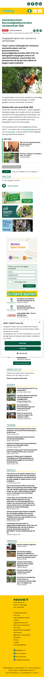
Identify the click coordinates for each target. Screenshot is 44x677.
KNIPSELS (11, 470)
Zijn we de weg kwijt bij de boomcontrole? (30, 143)
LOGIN (6, 172)
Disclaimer (17, 637)
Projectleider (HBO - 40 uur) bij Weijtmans (26, 314)
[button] (22, 353)
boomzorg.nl (13, 670)
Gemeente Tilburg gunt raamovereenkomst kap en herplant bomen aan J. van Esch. (22, 451)
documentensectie (29, 129)
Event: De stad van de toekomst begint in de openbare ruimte (25, 415)
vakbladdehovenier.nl (26, 670)
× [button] (39, 322)
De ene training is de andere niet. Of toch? (31, 154)
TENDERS (11, 425)
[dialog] (22, 338)
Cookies (16, 642)
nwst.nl (36, 673)
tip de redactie (13, 186)
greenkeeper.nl (21, 668)
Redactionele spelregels (22, 630)
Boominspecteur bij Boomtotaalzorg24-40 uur (26, 307)
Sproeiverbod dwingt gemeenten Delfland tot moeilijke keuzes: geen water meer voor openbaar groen (27, 554)
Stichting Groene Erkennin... (11, 167)
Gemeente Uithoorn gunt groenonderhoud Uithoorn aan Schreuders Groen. (21, 444)
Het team (17, 627)
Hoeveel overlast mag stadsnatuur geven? (24, 571)
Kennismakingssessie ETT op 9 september (27, 389)
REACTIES (6, 176)
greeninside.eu (26, 673)
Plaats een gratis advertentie (17, 378)
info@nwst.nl (20, 650)
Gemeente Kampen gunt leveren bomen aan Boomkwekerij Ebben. (21, 438)
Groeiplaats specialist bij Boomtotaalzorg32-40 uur (26, 300)
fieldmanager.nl (8, 668)
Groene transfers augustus (26, 544)
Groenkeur (11, 132)
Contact (16, 620)
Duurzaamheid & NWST (22, 618)
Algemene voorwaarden (22, 635)
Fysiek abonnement (20, 613)
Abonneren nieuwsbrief (22, 625)
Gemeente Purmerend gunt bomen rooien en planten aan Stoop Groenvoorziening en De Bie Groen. (21, 430)
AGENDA (11, 384)
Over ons (17, 615)
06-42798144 (21, 657)
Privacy (16, 640)
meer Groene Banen (22, 363)
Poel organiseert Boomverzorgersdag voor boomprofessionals (26, 407)
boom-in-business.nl (13, 673)
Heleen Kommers (8, 33)
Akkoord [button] (22, 343)
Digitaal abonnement (21, 623)
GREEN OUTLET (14, 369)
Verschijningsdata (20, 645)
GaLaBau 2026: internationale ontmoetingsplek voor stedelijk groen (27, 397)
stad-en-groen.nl (34, 668)
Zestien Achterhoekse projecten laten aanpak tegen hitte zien (25, 563)
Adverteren (18, 632)
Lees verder (7, 338)
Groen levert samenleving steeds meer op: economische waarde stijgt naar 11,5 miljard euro (26, 580)
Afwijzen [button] (22, 348)
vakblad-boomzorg (22, 660)
